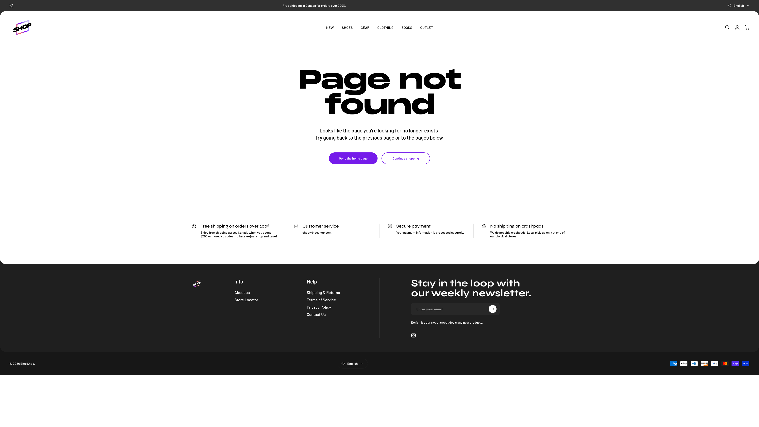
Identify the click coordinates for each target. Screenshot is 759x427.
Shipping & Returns (323, 292)
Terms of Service (321, 299)
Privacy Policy (319, 307)
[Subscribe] (493, 309)
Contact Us (316, 314)
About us (242, 292)
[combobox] (739, 5)
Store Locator (246, 299)
